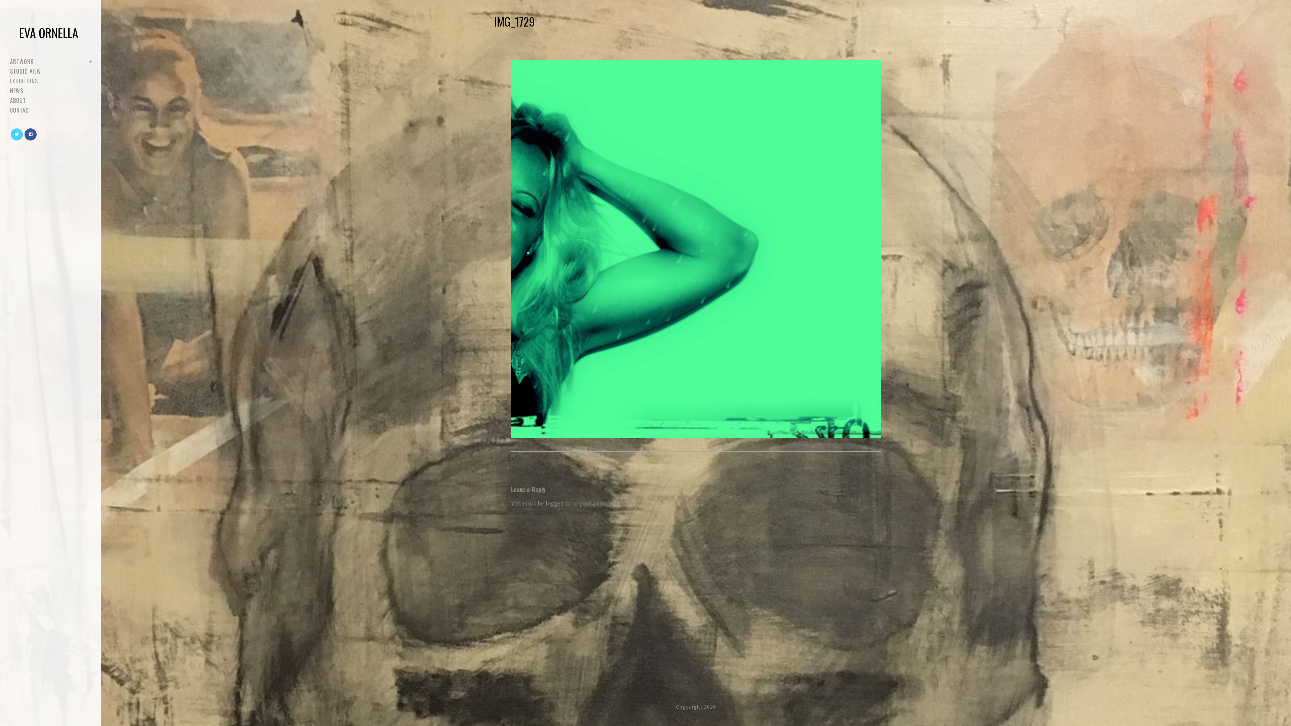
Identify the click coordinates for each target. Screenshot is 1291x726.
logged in (558, 503)
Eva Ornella (48, 32)
